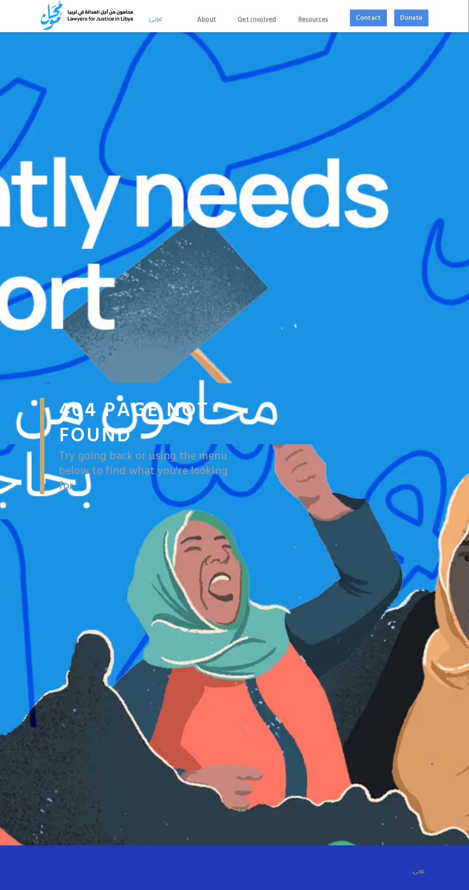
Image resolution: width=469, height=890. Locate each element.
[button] (210, 19)
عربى (155, 19)
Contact (368, 18)
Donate (411, 18)
